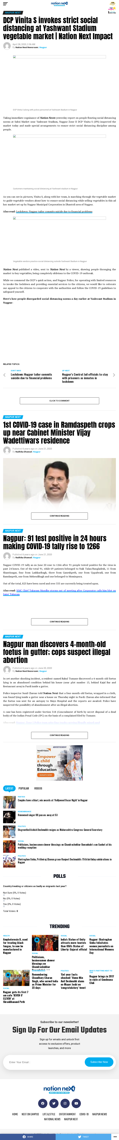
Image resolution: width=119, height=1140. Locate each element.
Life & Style (49, 1114)
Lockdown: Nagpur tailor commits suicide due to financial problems (54, 211)
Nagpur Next (71, 1119)
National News (52, 1119)
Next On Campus (30, 1114)
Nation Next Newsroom (26, 47)
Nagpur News (99, 1114)
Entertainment (67, 1114)
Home (15, 1114)
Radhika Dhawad (23, 452)
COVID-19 (84, 1114)
